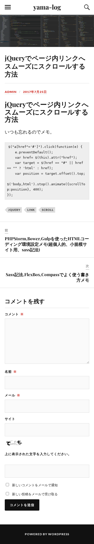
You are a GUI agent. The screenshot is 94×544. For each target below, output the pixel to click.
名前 (11, 372)
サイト (10, 419)
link (31, 209)
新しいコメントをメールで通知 (35, 485)
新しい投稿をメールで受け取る (35, 494)
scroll (48, 209)
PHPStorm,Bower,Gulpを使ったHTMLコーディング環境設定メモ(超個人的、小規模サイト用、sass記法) (47, 244)
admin (11, 92)
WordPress (58, 534)
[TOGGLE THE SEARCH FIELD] (86, 7)
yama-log (47, 7)
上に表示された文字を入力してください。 (38, 454)
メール (12, 395)
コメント (14, 314)
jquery (14, 209)
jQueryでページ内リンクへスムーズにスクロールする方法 (45, 65)
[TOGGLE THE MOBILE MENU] (8, 7)
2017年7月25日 (35, 92)
